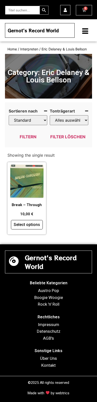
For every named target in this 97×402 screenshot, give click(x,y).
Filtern (28, 136)
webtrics (62, 393)
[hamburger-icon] (83, 32)
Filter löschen (68, 136)
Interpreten (29, 49)
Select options (27, 224)
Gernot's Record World (33, 30)
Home (12, 49)
